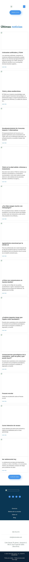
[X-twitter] (13, 497)
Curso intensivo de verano (11, 425)
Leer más (4, 67)
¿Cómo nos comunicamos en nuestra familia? (12, 281)
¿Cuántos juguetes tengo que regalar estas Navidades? (12, 318)
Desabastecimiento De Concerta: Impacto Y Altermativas (13, 129)
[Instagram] (16, 497)
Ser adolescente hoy (9, 459)
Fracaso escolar (7, 393)
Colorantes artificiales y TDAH (12, 52)
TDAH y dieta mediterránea (11, 91)
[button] (24, 6)
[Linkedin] (20, 497)
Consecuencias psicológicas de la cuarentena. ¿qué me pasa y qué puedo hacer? (14, 356)
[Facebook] (10, 497)
